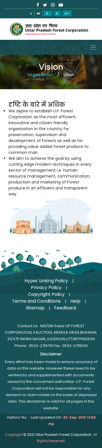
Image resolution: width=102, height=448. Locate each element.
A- (48, 13)
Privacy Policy (46, 287)
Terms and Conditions (36, 301)
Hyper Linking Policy (46, 280)
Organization (40, 75)
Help (75, 301)
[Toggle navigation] (51, 47)
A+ (67, 13)
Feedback (65, 308)
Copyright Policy (46, 294)
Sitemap (35, 308)
